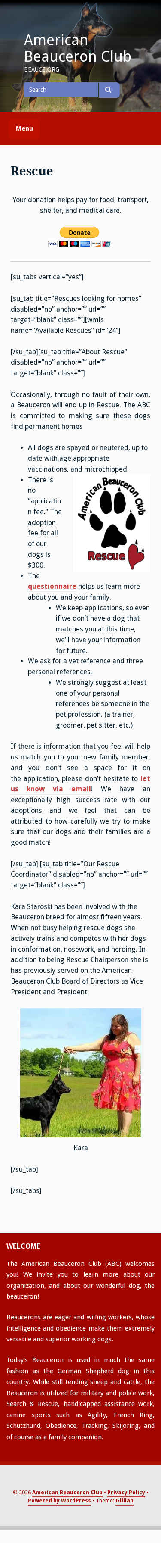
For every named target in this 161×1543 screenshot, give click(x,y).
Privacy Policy (126, 1492)
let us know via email (80, 784)
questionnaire (52, 586)
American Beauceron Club (77, 48)
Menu (24, 128)
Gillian (124, 1500)
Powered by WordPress (59, 1500)
